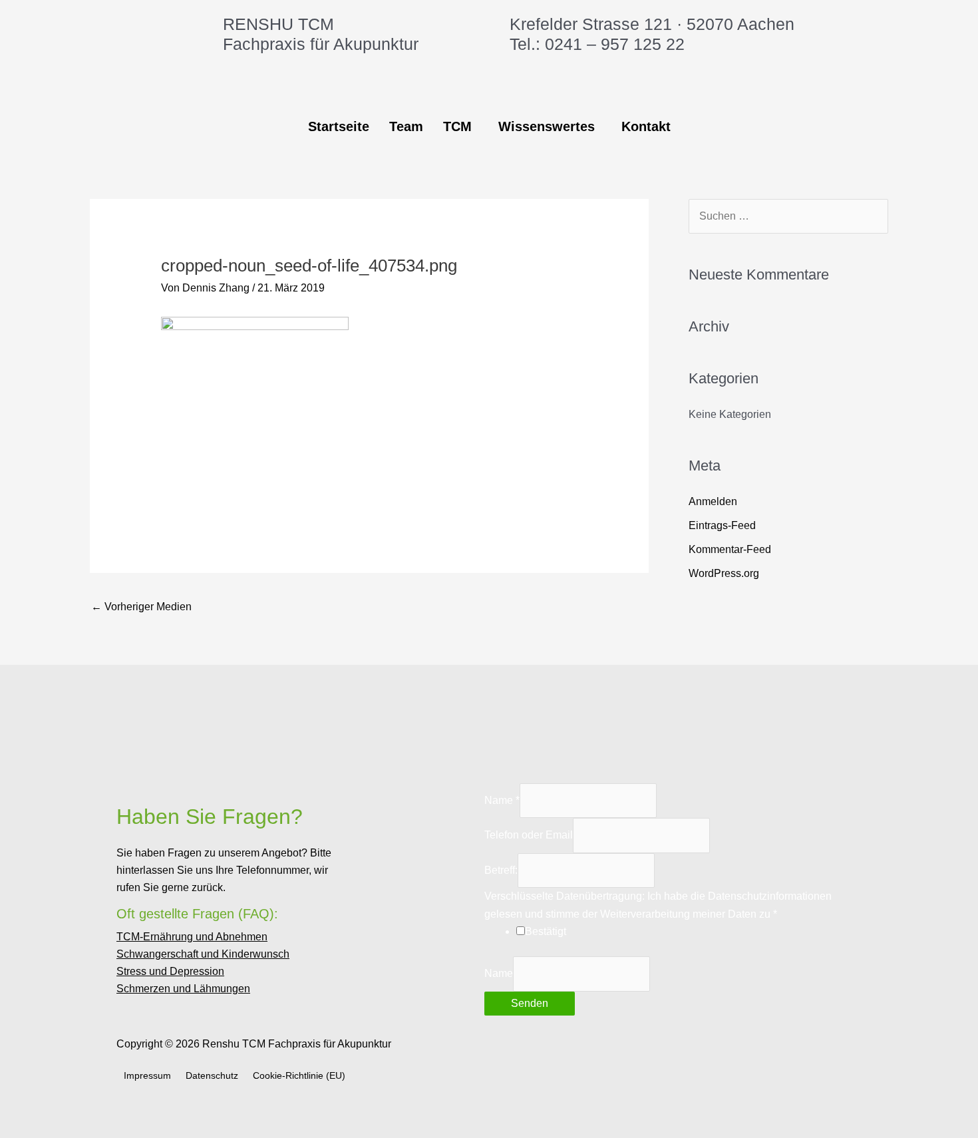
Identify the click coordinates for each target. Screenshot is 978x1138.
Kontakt (646, 126)
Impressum (147, 1075)
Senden (529, 1003)
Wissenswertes (546, 126)
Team (406, 126)
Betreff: (501, 870)
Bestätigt (545, 931)
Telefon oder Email (528, 835)
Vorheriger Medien (141, 606)
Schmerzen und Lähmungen (183, 989)
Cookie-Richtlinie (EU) (299, 1075)
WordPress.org (724, 573)
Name (502, 800)
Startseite (338, 126)
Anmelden (713, 501)
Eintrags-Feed (722, 525)
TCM (457, 126)
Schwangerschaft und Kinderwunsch (202, 954)
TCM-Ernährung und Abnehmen (191, 937)
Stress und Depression (170, 971)
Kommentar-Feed (730, 549)
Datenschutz (212, 1075)
